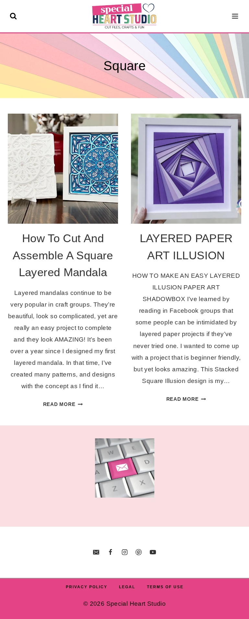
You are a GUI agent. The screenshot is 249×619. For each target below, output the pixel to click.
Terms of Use (165, 587)
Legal (127, 587)
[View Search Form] (13, 16)
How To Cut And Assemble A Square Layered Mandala (63, 255)
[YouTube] (153, 552)
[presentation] (63, 169)
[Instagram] (124, 552)
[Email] (96, 552)
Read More (63, 404)
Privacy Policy (86, 587)
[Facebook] (110, 552)
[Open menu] (235, 16)
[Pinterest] (139, 552)
